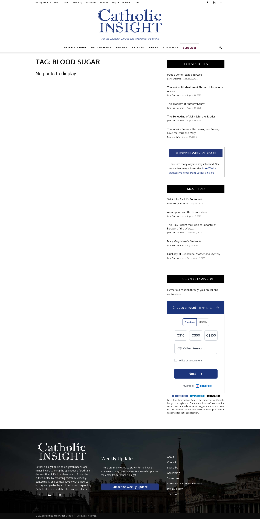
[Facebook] (208, 2)
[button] (220, 47)
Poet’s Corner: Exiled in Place (184, 74)
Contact (137, 2)
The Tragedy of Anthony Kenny (185, 103)
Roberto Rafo (173, 137)
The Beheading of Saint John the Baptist (191, 116)
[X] (221, 2)
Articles (138, 47)
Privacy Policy (175, 488)
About (66, 2)
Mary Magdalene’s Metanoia (184, 241)
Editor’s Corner (74, 47)
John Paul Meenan (175, 95)
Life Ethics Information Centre (58, 515)
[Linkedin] (215, 2)
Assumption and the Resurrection (187, 212)
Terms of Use (175, 494)
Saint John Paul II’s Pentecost (184, 199)
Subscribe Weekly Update (195, 153)
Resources (104, 2)
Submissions (91, 2)
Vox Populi (170, 47)
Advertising (77, 2)
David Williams (174, 78)
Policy (113, 2)
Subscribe (126, 2)
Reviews (121, 47)
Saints (153, 47)
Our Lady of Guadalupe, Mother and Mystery (193, 254)
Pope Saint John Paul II (177, 203)
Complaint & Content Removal (184, 483)
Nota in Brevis (101, 47)
